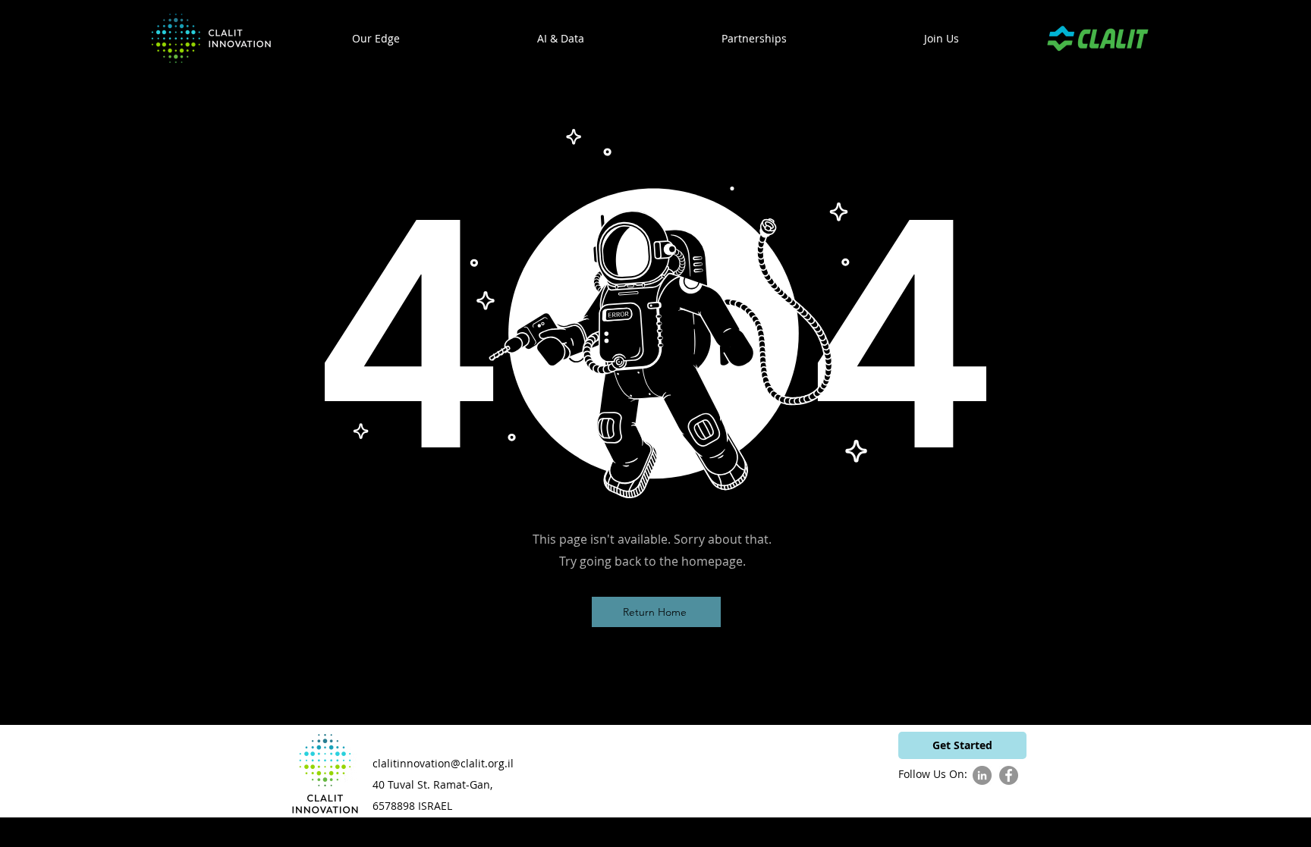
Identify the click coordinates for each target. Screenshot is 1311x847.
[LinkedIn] (982, 775)
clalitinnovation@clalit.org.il (443, 763)
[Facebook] (1008, 775)
